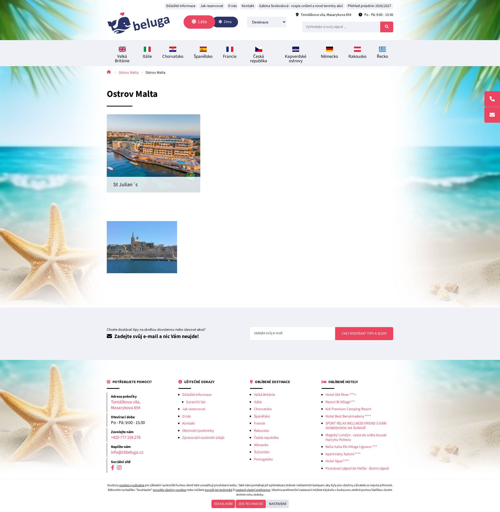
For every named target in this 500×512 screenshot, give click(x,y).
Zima (227, 21)
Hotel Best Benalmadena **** (348, 416)
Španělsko (203, 56)
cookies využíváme (131, 485)
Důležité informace (180, 6)
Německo (329, 56)
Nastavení (277, 504)
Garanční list (195, 402)
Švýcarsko (262, 452)
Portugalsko (263, 459)
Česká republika (258, 58)
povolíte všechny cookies (169, 490)
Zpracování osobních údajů (203, 437)
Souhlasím (223, 504)
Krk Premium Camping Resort (348, 409)
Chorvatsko (172, 56)
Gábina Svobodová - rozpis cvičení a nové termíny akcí (301, 6)
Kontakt (248, 6)
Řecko (382, 56)
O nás (232, 6)
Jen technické (250, 504)
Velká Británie (122, 58)
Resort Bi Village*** (340, 402)
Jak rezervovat (211, 6)
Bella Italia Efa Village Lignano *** (351, 446)
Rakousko (357, 56)
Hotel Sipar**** (337, 461)
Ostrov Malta (129, 72)
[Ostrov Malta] (142, 247)
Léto (202, 21)
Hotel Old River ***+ (341, 394)
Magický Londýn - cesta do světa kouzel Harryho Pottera (356, 437)
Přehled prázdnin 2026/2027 (369, 6)
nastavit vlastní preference (252, 490)
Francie (229, 56)
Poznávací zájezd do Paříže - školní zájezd (357, 468)
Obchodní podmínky (198, 430)
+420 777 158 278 (125, 437)
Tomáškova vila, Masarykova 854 (326, 14)
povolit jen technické (218, 490)
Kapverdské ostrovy (295, 58)
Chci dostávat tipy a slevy (364, 333)
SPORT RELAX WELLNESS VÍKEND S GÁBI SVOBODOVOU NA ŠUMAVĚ (356, 426)
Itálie (147, 56)
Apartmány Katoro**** (343, 454)
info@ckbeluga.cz (127, 452)
